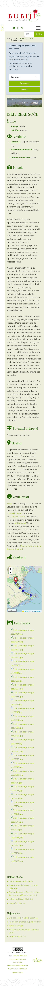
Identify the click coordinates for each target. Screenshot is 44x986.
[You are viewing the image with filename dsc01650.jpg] (26, 726)
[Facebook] (18, 28)
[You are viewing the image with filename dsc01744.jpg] (26, 820)
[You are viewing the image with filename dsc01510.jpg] (26, 663)
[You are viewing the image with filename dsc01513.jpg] (26, 671)
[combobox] (29, 34)
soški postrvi (20, 523)
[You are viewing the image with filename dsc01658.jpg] (26, 734)
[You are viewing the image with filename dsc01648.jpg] (26, 718)
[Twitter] (14, 28)
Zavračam (24, 89)
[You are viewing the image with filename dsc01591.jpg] (26, 702)
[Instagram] (22, 28)
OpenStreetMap (36, 611)
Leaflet (26, 611)
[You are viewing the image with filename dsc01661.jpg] (26, 741)
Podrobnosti (15, 77)
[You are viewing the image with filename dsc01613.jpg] (26, 710)
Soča (9, 503)
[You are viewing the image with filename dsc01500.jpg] (26, 640)
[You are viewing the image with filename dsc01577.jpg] (26, 687)
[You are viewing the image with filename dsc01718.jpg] (26, 788)
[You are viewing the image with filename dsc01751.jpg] (26, 828)
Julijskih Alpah (15, 513)
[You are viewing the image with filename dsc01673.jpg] (26, 757)
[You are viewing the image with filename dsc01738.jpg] (26, 804)
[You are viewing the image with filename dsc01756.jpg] (26, 835)
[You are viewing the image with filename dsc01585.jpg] (26, 694)
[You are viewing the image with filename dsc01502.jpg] (26, 647)
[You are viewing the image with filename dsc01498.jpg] (26, 632)
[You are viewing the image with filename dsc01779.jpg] (26, 859)
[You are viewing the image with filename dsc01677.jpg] (26, 765)
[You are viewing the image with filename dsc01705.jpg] (26, 773)
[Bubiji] (24, 15)
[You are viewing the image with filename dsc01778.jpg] (26, 851)
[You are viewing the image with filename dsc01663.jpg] (26, 749)
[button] (16, 580)
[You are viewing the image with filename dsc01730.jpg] (26, 796)
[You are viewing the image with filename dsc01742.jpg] (26, 812)
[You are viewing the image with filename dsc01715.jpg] (26, 781)
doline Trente (18, 517)
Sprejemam (24, 83)
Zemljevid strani (37, 960)
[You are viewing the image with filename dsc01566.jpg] (26, 679)
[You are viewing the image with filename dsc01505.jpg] (26, 655)
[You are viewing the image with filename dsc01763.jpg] (26, 843)
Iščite (40, 34)
